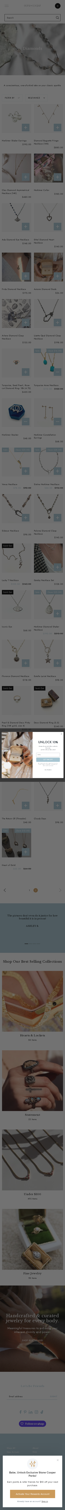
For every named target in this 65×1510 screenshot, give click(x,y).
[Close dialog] (61, 733)
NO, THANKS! (48, 770)
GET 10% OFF (48, 759)
